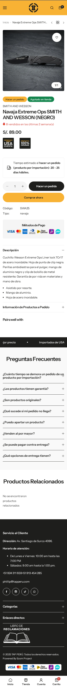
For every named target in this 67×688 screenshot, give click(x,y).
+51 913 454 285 (32, 573)
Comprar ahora (33, 197)
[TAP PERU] (33, 7)
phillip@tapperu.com (16, 581)
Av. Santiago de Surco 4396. (34, 541)
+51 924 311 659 (12, 573)
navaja (24, 213)
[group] (33, 60)
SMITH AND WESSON (17, 106)
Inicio (6, 22)
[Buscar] (52, 8)
